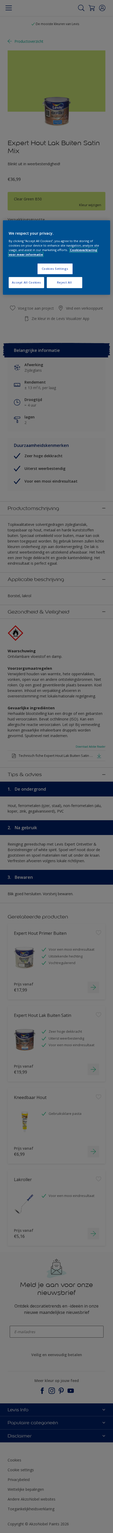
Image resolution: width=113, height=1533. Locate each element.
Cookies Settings (55, 269)
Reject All (64, 282)
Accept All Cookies (26, 282)
